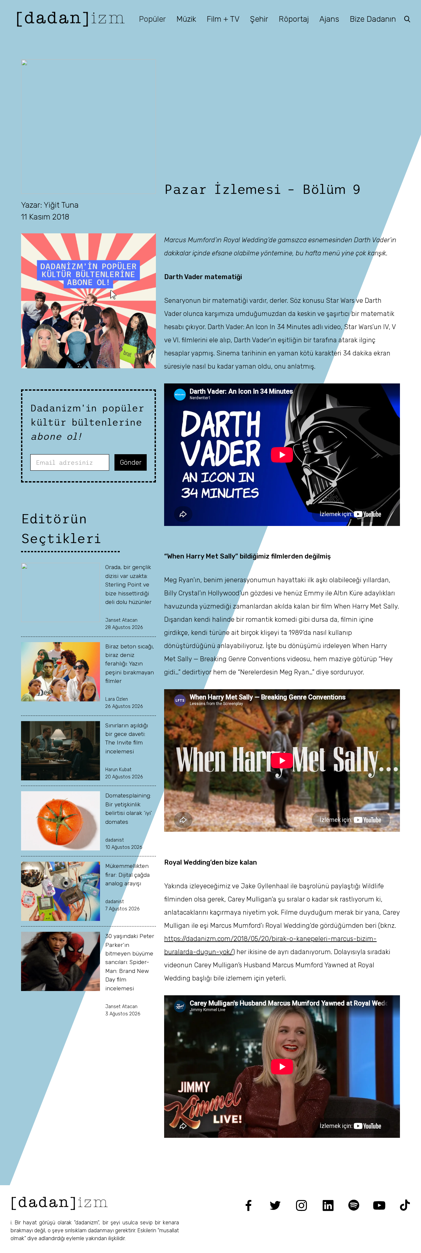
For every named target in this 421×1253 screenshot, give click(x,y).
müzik (186, 19)
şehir (259, 19)
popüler (152, 19)
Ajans (329, 19)
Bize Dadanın (373, 19)
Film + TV (223, 19)
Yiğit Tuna (61, 205)
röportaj (294, 19)
